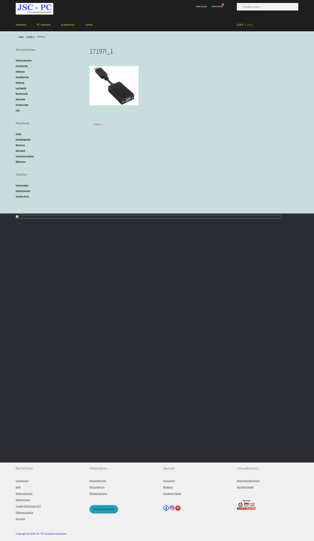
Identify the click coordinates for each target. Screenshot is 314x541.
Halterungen (22, 185)
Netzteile (20, 99)
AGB (18, 487)
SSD (18, 110)
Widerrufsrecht (24, 493)
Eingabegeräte (23, 139)
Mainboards (22, 93)
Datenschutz (23, 499)
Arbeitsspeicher (24, 60)
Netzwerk (20, 150)
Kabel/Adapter (23, 190)
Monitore (20, 145)
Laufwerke (21, 88)
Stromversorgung (25, 156)
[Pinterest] (178, 508)
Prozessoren (22, 104)
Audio (19, 133)
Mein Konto (201, 6)
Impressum (22, 480)
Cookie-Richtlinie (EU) (28, 506)
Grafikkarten (22, 77)
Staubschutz (68, 24)
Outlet (89, 24)
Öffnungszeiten (24, 512)
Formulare (169, 480)
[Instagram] (172, 508)
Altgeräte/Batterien (248, 480)
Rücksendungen (98, 493)
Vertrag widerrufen (103, 509)
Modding (168, 487)
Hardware (21, 24)
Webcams (21, 161)
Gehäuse (20, 71)
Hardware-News (172, 493)
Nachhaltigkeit (245, 487)
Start (21, 36)
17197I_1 (30, 36)
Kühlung (20, 82)
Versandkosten (97, 480)
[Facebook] (166, 508)
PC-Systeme (44, 24)
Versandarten (97, 487)
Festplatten (22, 65)
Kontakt (20, 518)
